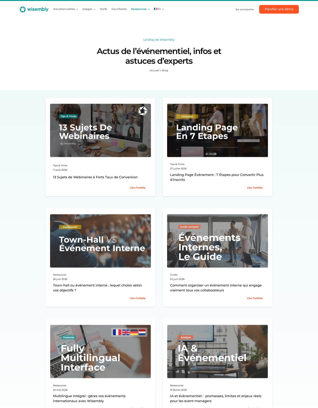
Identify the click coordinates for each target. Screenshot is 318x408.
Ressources (59, 274)
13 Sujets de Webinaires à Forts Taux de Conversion (95, 177)
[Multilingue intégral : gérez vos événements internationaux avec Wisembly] (100, 325)
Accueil (154, 70)
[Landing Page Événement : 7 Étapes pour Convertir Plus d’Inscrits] (217, 104)
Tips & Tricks (60, 165)
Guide (173, 274)
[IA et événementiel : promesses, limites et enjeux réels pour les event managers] (217, 325)
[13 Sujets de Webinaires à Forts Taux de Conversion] (100, 104)
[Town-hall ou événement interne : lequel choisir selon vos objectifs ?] (100, 214)
